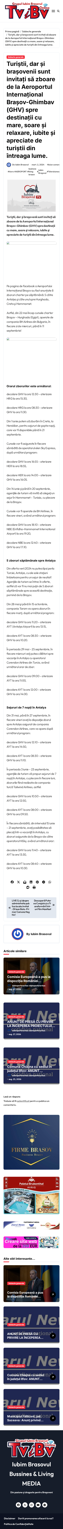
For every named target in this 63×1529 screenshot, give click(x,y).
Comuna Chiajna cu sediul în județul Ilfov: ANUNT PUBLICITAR (29, 1071)
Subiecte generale (15, 57)
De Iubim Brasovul (20, 164)
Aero (11, 171)
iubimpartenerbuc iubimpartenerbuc (28, 985)
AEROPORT (21, 171)
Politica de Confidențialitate (18, 1524)
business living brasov (32, 171)
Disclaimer (9, 1518)
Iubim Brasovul (41, 934)
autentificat (23, 1101)
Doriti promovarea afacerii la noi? (35, 1518)
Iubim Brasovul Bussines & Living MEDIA (31, 1473)
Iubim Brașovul (42, 171)
